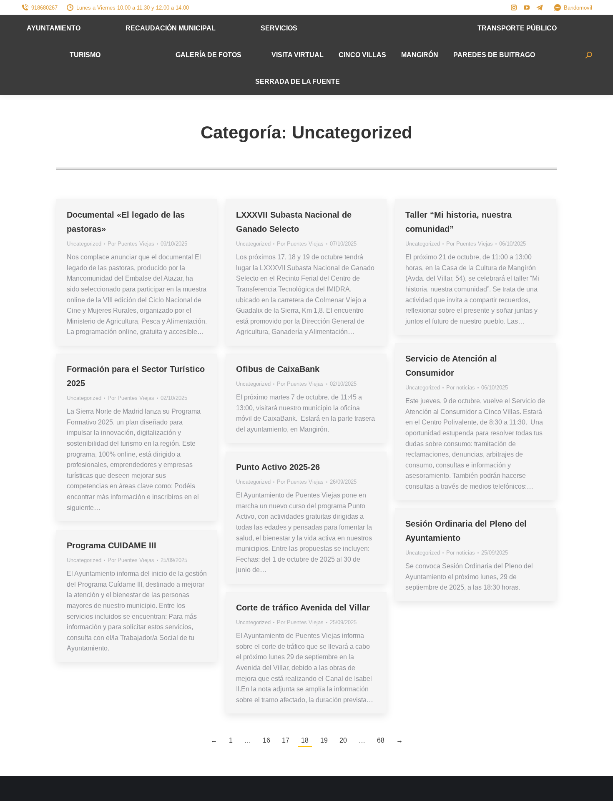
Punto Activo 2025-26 (278, 467)
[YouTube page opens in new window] (526, 7)
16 (266, 740)
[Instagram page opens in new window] (513, 7)
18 (305, 740)
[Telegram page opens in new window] (539, 7)
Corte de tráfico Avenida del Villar (303, 607)
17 (285, 740)
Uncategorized (84, 244)
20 (343, 740)
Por (131, 244)
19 (324, 740)
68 (380, 740)
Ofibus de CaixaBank (277, 369)
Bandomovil (578, 8)
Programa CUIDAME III (111, 545)
